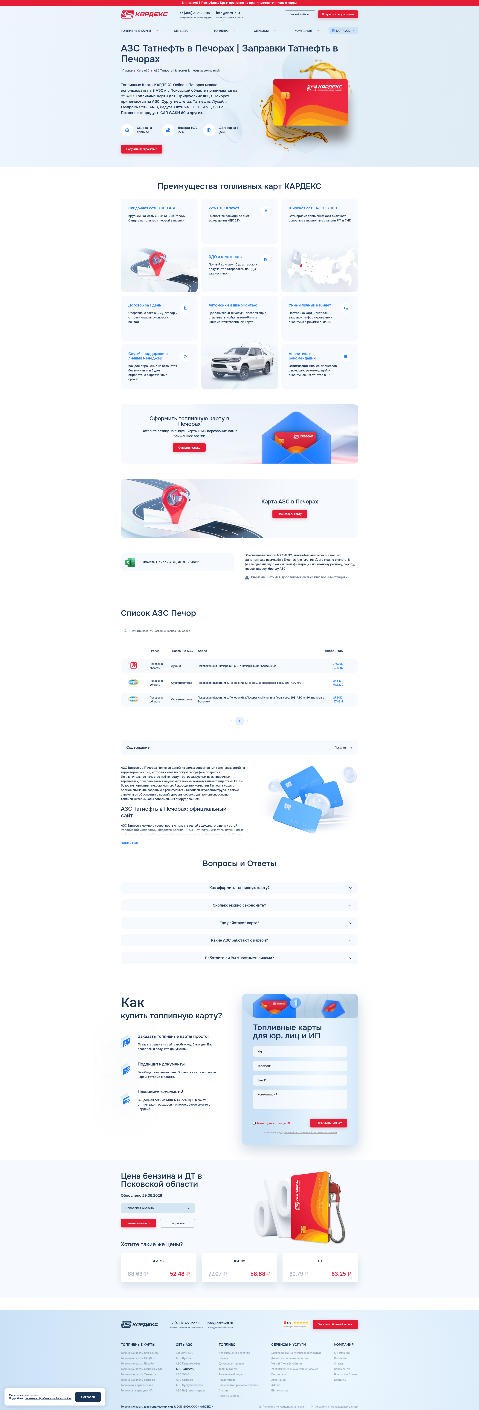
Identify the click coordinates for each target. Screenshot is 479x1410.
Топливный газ (228, 1369)
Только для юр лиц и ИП (274, 1123)
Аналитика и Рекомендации (289, 1358)
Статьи (223, 1390)
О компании (342, 1353)
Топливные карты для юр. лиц (140, 1353)
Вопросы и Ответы (346, 1374)
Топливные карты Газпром (138, 1380)
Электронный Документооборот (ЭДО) (296, 1353)
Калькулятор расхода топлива (238, 1385)
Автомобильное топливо (234, 1353)
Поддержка (278, 1374)
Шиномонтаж (279, 1390)
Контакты (340, 1380)
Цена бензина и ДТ (231, 1396)
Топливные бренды (231, 1374)
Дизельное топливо (231, 1363)
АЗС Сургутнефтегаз (189, 1385)
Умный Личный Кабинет (286, 1363)
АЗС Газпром (184, 1380)
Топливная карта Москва (137, 1385)
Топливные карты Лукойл (137, 1363)
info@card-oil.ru (229, 13)
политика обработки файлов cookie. (48, 1398)
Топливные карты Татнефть (138, 1374)
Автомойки (278, 1380)
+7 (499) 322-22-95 (194, 13)
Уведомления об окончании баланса (294, 1369)
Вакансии (340, 1358)
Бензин (223, 1358)
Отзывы (339, 1363)
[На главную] (143, 14)
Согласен (88, 1397)
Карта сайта (342, 1369)
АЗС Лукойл (184, 1358)
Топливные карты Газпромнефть (142, 1369)
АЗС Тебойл (183, 1374)
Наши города (227, 1380)
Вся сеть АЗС (184, 1353)
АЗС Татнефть (185, 1369)
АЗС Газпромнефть (188, 1363)
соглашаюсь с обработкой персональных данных (310, 1132)
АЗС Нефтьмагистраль (190, 1390)
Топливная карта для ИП (136, 1390)
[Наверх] (463, 1394)
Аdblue (275, 1385)
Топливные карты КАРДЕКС (138, 1358)
